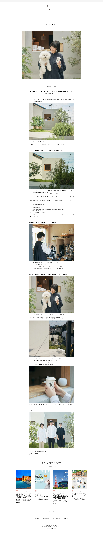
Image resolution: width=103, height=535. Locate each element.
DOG (51, 83)
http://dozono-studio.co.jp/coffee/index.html (42, 142)
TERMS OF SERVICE (56, 518)
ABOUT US (67, 14)
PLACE (46, 14)
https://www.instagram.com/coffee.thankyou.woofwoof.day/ (51, 144)
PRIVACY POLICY (46, 518)
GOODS (60, 14)
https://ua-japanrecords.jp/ (47, 200)
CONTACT (75, 14)
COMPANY (66, 518)
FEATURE (53, 14)
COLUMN (40, 14)
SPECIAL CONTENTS (30, 14)
